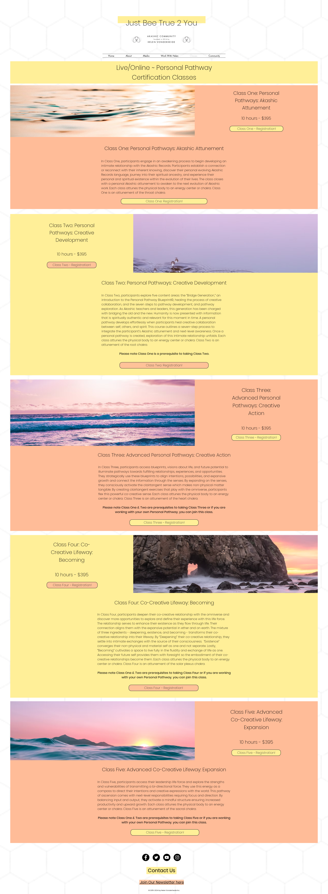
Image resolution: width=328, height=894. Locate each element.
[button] (128, 56)
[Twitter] (156, 857)
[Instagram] (177, 857)
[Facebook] (145, 857)
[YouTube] (166, 857)
